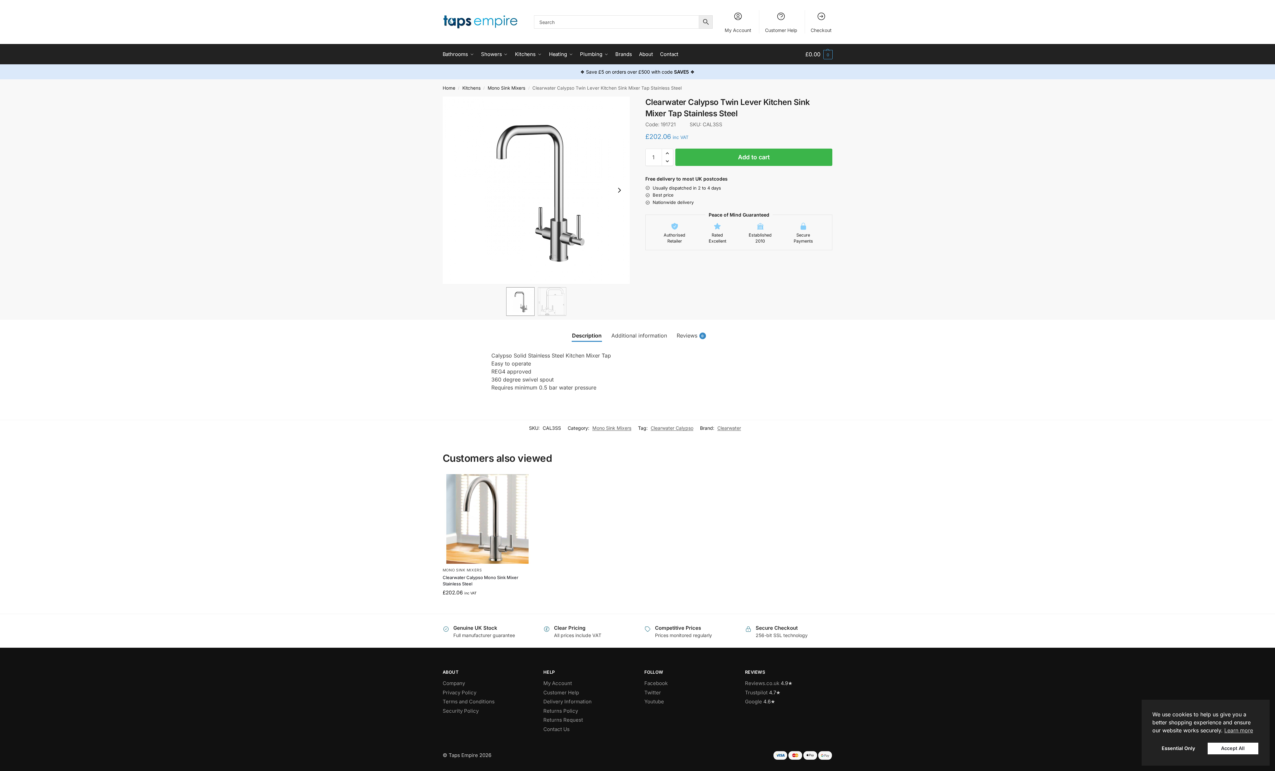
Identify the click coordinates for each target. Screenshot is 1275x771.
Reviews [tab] (690, 335)
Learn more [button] (1238, 730)
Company (454, 683)
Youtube (654, 701)
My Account (738, 30)
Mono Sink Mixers (506, 88)
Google (753, 701)
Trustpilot (756, 692)
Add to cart (754, 157)
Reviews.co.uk (762, 683)
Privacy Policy (459, 692)
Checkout (821, 30)
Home (449, 88)
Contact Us (556, 729)
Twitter (652, 692)
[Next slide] (619, 190)
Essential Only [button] (1178, 748)
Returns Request (563, 720)
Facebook (656, 683)
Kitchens (471, 88)
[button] (818, 54)
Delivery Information (567, 701)
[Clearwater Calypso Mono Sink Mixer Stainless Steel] (488, 519)
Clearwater (729, 428)
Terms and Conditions (469, 701)
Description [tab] (587, 335)
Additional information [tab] (639, 335)
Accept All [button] (1233, 748)
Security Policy (461, 711)
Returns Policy (560, 711)
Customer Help (781, 30)
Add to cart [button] (487, 607)
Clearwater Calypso (672, 428)
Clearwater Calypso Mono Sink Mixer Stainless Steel (480, 581)
